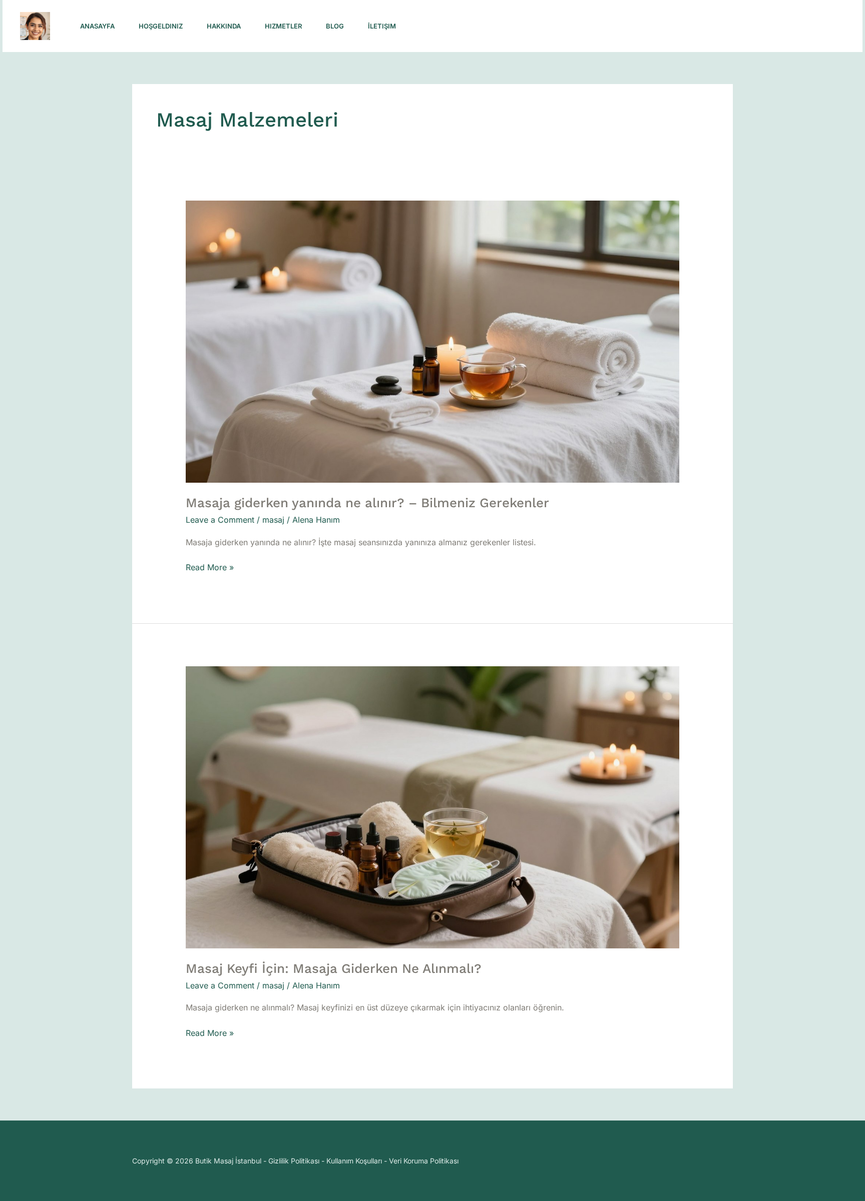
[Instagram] (650, 27)
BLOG (335, 26)
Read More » (210, 566)
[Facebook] (672, 27)
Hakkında (224, 26)
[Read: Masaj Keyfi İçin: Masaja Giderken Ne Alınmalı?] (433, 806)
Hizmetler (283, 26)
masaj (273, 520)
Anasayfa (97, 26)
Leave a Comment (220, 520)
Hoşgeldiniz (161, 26)
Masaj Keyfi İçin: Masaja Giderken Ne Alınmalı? (334, 968)
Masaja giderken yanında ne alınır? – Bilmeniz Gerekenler (367, 502)
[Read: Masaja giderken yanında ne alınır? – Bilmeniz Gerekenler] (433, 341)
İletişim (382, 26)
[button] (781, 26)
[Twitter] (694, 27)
